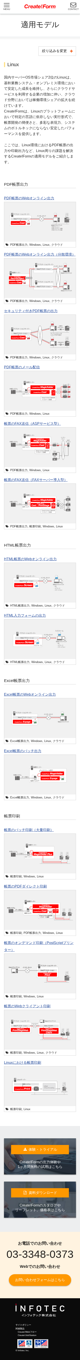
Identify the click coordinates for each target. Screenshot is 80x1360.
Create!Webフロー (27, 1332)
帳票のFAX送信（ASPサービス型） (32, 423)
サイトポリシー (23, 1325)
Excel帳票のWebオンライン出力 (30, 694)
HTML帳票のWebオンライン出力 (30, 559)
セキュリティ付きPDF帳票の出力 (31, 311)
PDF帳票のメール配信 (22, 367)
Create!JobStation (27, 1335)
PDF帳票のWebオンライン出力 (29, 198)
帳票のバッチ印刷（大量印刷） (29, 830)
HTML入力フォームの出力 (25, 615)
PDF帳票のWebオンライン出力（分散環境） (40, 254)
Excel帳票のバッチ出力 (22, 751)
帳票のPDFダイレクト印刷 (25, 886)
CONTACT (73, 9)
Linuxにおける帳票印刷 (22, 1062)
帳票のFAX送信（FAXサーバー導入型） (36, 480)
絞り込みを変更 (54, 51)
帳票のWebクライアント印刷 (27, 1006)
